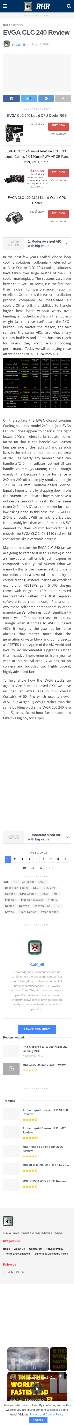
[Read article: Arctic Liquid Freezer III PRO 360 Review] (11, 1114)
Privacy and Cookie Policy (46, 1414)
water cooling (49, 912)
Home (6, 24)
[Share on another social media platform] (63, 98)
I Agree (38, 1419)
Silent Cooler (27, 912)
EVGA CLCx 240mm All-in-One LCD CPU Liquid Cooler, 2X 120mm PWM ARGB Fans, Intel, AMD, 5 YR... (37, 157)
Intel (56, 893)
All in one (28, 881)
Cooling (10, 893)
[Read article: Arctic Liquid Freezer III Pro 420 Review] (11, 1132)
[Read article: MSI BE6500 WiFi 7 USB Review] (11, 1185)
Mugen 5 (10, 900)
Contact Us (35, 1248)
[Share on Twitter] (29, 98)
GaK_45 (20, 44)
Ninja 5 (52, 900)
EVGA (44, 893)
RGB (58, 906)
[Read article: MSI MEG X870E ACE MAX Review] (11, 1169)
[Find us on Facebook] (4, 1272)
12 (40, 867)
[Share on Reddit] (46, 98)
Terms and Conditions (18, 1253)
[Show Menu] (5, 6)
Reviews (18, 24)
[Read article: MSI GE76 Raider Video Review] (11, 1069)
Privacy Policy (54, 1248)
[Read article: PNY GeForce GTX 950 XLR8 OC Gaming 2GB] (11, 1051)
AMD (42, 881)
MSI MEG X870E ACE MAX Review (46, 1165)
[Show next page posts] (49, 868)
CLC (36, 887)
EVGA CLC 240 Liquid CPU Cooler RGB (37, 115)
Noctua (9, 906)
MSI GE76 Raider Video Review (44, 1064)
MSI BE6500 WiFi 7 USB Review (44, 1181)
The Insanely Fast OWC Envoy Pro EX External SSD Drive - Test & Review (37, 1377)
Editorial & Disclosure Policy (51, 1253)
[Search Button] (69, 6)
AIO (15, 881)
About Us (19, 1248)
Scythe (9, 912)
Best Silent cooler (16, 887)
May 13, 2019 (40, 44)
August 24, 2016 (33, 1056)
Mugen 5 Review (32, 900)
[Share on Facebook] (11, 98)
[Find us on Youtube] (17, 1272)
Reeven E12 (42, 906)
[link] (13, 1377)
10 (24, 867)
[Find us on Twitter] (10, 1272)
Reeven (24, 906)
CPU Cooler (28, 893)
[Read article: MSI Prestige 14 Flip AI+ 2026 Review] (11, 1151)
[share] (60, 1376)
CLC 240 (49, 887)
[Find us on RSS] (23, 1272)
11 (32, 867)
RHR (43, 6)
